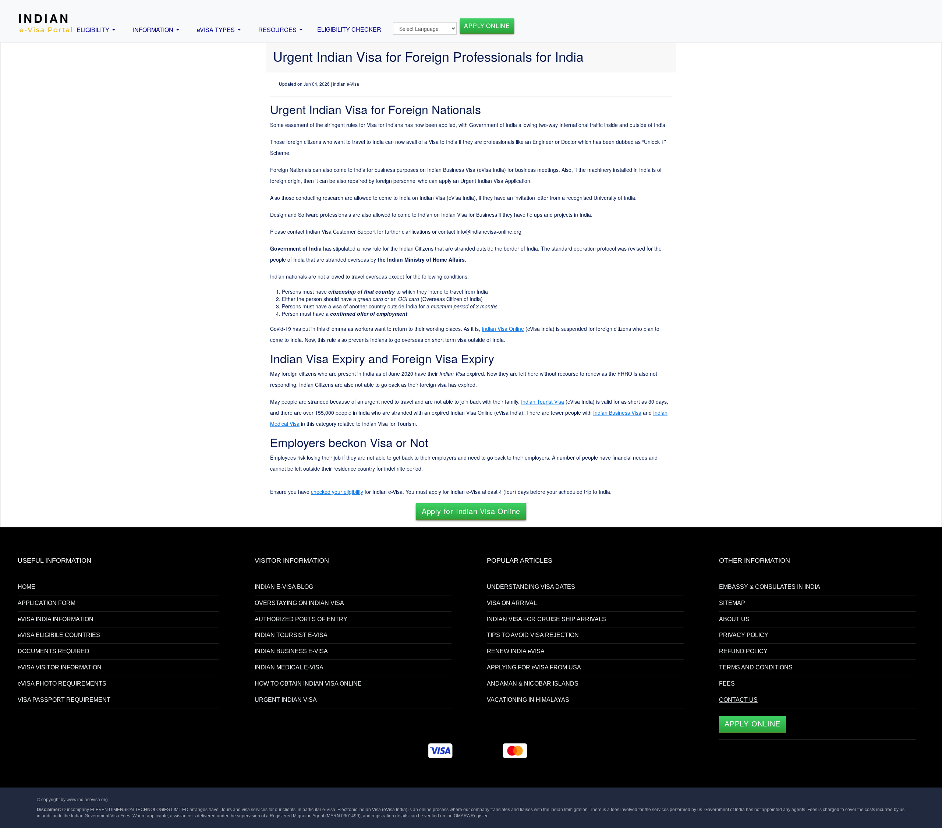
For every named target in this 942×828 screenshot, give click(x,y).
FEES (727, 683)
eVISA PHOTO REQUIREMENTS (62, 683)
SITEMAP (732, 603)
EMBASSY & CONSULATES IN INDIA (769, 587)
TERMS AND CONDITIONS (756, 667)
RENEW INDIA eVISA (516, 651)
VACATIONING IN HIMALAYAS (528, 700)
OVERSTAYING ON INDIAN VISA (299, 603)
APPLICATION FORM (46, 603)
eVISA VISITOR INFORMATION (60, 667)
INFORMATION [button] (154, 29)
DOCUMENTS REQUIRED (53, 651)
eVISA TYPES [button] (216, 29)
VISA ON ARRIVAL (512, 603)
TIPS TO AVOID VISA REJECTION (533, 635)
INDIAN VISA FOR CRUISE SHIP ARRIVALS (546, 619)
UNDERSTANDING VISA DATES (531, 587)
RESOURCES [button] (278, 29)
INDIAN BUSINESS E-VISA (291, 651)
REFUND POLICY (743, 651)
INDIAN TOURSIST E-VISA (291, 635)
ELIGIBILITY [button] (94, 29)
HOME (26, 587)
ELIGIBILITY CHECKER (349, 29)
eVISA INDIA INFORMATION (55, 619)
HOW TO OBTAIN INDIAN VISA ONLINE (308, 683)
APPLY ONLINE (487, 25)
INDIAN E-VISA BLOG (284, 587)
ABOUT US (734, 619)
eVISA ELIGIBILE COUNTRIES (59, 635)
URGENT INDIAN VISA (286, 700)
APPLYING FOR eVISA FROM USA (534, 667)
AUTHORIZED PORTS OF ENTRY (301, 619)
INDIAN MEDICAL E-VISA (289, 667)
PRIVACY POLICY (743, 635)
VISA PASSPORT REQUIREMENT (64, 700)
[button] (471, 511)
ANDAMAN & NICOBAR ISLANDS (532, 683)
